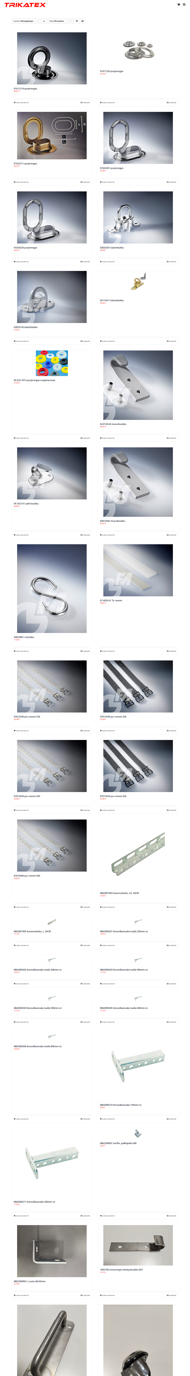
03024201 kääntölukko (112, 247)
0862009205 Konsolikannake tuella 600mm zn (124, 1008)
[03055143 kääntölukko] (52, 297)
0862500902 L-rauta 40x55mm (29, 1281)
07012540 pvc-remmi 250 (27, 716)
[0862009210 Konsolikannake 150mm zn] (138, 1066)
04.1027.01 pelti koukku (26, 503)
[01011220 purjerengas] (138, 49)
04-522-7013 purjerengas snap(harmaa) (34, 380)
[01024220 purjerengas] (52, 217)
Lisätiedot (86, 102)
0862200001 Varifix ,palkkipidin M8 (118, 1143)
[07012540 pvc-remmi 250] (52, 686)
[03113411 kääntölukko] (138, 283)
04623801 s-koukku (24, 637)
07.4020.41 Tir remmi (111, 600)
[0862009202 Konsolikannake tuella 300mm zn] (52, 960)
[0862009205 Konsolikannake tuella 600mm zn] (138, 998)
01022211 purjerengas (25, 163)
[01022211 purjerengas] (52, 135)
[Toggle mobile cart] (178, 4)
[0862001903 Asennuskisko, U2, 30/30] (138, 854)
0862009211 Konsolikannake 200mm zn (34, 1201)
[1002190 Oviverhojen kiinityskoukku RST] (138, 1245)
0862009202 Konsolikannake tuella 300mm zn (38, 969)
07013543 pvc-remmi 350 (113, 796)
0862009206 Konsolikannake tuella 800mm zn (38, 1046)
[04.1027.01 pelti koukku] (52, 473)
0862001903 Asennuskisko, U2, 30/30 (119, 893)
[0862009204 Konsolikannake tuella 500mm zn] (52, 998)
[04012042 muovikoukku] (138, 482)
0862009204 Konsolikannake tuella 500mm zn (38, 1008)
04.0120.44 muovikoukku (113, 424)
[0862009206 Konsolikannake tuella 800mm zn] (52, 1036)
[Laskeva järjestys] (44, 21)
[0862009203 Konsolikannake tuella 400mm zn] (138, 960)
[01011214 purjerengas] (52, 58)
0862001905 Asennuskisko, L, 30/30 (32, 931)
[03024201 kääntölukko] (138, 217)
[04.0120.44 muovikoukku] (138, 385)
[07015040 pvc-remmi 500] (52, 846)
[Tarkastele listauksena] (82, 21)
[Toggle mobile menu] (184, 4)
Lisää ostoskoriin (22, 102)
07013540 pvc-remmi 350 (27, 796)
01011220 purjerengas (111, 71)
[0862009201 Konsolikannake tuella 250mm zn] (138, 921)
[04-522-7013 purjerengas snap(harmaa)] (52, 363)
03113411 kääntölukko (112, 300)
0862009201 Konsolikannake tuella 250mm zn (124, 931)
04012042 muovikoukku (112, 520)
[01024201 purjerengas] (138, 138)
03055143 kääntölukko (26, 327)
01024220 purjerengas (25, 247)
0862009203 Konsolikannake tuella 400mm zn (124, 969)
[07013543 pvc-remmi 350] (138, 766)
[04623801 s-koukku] (52, 588)
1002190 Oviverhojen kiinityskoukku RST (121, 1269)
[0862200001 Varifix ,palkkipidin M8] (138, 1133)
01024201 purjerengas (111, 168)
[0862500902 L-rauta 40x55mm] (52, 1251)
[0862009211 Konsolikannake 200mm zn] (52, 1163)
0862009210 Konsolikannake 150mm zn (120, 1104)
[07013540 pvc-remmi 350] (52, 766)
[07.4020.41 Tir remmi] (138, 570)
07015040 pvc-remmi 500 (27, 875)
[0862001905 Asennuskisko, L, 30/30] (52, 921)
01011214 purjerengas (25, 88)
